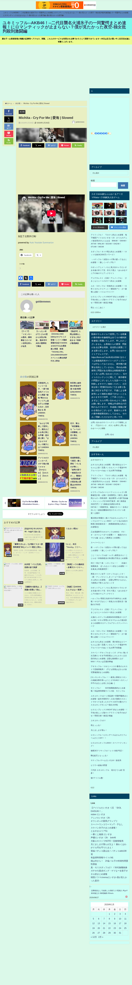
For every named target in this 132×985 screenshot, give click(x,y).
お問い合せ (109, 434)
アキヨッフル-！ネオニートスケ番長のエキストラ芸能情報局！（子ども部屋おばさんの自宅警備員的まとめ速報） (109, 669)
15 (109, 923)
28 (104, 933)
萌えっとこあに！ (98, 307)
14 (104, 923)
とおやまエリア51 (99, 831)
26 (93, 933)
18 (125, 923)
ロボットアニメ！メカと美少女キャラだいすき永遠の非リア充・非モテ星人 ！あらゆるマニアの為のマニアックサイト (109, 591)
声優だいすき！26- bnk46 (103, 837)
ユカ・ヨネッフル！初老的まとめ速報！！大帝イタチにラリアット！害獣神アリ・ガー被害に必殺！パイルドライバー (109, 289)
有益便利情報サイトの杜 (102, 857)
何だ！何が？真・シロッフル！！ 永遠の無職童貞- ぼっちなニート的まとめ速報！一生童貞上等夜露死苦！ (109, 566)
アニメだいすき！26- (100, 818)
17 (120, 923)
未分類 (22, 112)
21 (104, 928)
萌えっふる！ (96, 725)
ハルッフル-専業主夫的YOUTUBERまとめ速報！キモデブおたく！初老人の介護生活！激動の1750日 (109, 601)
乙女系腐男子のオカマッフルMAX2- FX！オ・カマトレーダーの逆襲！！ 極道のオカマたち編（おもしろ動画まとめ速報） (109, 535)
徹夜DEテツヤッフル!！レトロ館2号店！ (107, 751)
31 (120, 933)
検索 (93, 180)
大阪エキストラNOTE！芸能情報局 (107, 841)
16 (115, 923)
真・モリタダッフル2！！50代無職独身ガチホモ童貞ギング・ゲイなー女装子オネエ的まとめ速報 (109, 870)
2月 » (100, 937)
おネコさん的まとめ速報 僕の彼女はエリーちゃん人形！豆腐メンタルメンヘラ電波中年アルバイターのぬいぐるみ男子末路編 (109, 467)
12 (93, 923)
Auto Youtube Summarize (41, 242)
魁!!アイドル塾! (97, 778)
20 (99, 928)
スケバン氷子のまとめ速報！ (104, 828)
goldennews (80, 122)
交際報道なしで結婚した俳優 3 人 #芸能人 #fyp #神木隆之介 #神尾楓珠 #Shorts (109, 892)
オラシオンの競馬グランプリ (104, 821)
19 (93, 928)
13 (99, 923)
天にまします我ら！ (99, 730)
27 (99, 933)
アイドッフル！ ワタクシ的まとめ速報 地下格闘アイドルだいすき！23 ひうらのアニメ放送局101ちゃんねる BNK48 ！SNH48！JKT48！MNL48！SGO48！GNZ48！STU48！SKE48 (109, 241)
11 (125, 919)
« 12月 (94, 937)
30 (115, 933)
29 (109, 933)
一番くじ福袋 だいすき (101, 834)
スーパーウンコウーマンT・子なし (107, 824)
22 (109, 928)
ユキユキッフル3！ (98, 720)
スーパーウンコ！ (98, 542)
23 (115, 928)
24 (120, 928)
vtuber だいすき (98, 814)
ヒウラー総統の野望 (99, 765)
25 (125, 928)
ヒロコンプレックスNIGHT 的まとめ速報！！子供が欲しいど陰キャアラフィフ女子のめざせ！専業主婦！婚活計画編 (109, 300)
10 (120, 919)
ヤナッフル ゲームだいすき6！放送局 (106, 760)
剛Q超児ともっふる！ (99, 755)
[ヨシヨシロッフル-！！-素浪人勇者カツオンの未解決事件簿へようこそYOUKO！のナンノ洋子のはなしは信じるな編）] (109, 680)
